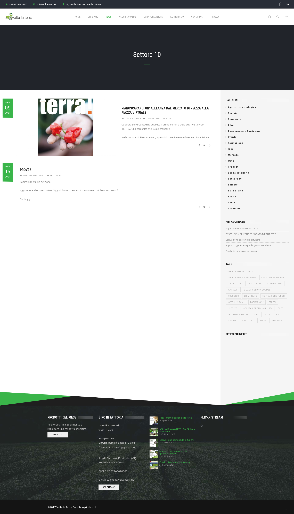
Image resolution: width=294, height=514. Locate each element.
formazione (257, 302)
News (108, 16)
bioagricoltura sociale (257, 290)
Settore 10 (55, 175)
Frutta (272, 302)
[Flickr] (287, 4)
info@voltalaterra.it (46, 4)
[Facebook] (280, 4)
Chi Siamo (93, 16)
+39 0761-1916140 (18, 4)
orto (280, 308)
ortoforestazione (237, 314)
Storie (232, 196)
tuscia (262, 320)
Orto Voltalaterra (33, 175)
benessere (233, 290)
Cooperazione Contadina (159, 118)
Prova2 (25, 170)
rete (256, 314)
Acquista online (127, 16)
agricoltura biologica (240, 271)
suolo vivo (248, 320)
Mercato (233, 154)
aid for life (255, 283)
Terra (231, 202)
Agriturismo (177, 16)
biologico (233, 296)
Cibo (231, 124)
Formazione (235, 142)
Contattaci (197, 16)
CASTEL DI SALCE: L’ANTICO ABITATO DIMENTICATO (251, 234)
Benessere (234, 119)
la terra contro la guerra (257, 308)
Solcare (233, 184)
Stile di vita (235, 190)
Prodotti (233, 166)
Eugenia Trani (132, 118)
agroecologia (235, 283)
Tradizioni (235, 208)
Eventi (232, 136)
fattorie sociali (236, 302)
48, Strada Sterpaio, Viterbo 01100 (83, 4)
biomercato (250, 296)
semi (278, 314)
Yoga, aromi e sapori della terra (242, 228)
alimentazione (275, 283)
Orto (231, 160)
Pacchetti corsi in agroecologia (241, 250)
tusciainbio (277, 320)
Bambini (233, 113)
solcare (231, 320)
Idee (231, 148)
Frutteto (232, 308)
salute (267, 314)
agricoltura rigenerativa (241, 277)
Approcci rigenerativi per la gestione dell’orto (249, 245)
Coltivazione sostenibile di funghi (243, 239)
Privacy (215, 16)
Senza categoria (238, 172)
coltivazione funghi (273, 296)
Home (77, 16)
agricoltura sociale (272, 277)
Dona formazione (153, 16)
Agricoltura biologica (242, 107)
